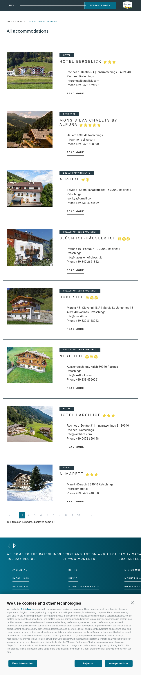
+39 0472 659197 (87, 85)
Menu (13, 5)
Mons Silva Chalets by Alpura (88, 122)
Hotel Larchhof (80, 415)
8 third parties (28, 609)
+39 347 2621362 (87, 261)
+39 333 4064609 (87, 203)
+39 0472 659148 (87, 438)
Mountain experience (83, 586)
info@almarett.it (77, 489)
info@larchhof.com (79, 434)
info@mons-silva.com (81, 139)
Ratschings (20, 578)
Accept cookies (119, 663)
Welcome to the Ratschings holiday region (34, 557)
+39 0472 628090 (87, 144)
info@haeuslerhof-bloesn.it (84, 257)
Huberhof (72, 297)
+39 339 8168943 (87, 320)
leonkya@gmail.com (80, 198)
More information (22, 663)
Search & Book (100, 5)
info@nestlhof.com (79, 375)
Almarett (72, 474)
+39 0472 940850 (87, 493)
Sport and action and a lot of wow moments (90, 557)
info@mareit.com (78, 316)
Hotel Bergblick (81, 61)
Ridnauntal (20, 586)
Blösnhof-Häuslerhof (88, 238)
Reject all (88, 663)
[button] (132, 602)
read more (75, 93)
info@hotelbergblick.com (83, 80)
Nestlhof (72, 356)
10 (78, 515)
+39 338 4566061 (87, 379)
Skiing (72, 570)
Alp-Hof (70, 179)
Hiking (73, 578)
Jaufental (19, 570)
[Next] (14, 545)
